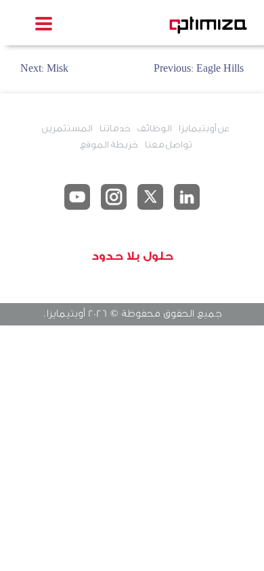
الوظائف (154, 128)
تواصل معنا (168, 144)
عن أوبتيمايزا (203, 128)
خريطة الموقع (108, 144)
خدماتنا (114, 128)
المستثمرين (67, 128)
